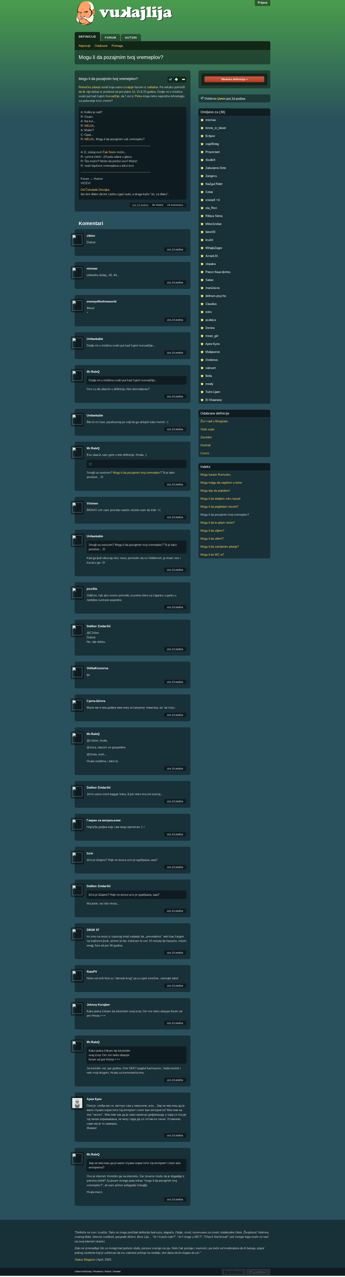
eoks (208, 312)
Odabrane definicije (214, 413)
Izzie (90, 853)
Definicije (87, 36)
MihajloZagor (213, 248)
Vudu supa (207, 429)
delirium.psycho (215, 296)
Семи (209, 192)
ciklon (91, 235)
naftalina (152, 87)
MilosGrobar (213, 224)
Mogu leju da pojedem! (215, 490)
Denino (210, 327)
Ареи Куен (94, 1099)
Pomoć (108, 1271)
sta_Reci (211, 208)
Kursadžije (112, 96)
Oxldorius (211, 359)
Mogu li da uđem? (212, 538)
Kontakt (117, 1271)
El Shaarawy (213, 399)
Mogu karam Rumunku (215, 474)
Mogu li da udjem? (212, 530)
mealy (209, 383)
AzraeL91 (211, 256)
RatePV (92, 971)
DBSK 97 (93, 930)
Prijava (262, 2)
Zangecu (211, 176)
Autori (131, 37)
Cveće (204, 453)
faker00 (210, 232)
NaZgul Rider (214, 184)
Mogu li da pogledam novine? (219, 506)
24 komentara (175, 205)
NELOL (89, 125)
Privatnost (98, 1271)
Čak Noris (109, 152)
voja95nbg (212, 144)
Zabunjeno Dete (215, 168)
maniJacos (212, 288)
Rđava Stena (213, 216)
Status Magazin (85, 1259)
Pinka (138, 96)
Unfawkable (95, 338)
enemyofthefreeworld (101, 301)
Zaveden (206, 437)
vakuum (210, 367)
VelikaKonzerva (97, 668)
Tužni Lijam (212, 391)
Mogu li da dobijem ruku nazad (220, 498)
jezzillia (92, 588)
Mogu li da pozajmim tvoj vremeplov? (121, 57)
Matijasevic (212, 351)
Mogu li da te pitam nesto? (217, 522)
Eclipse (210, 136)
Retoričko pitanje (89, 87)
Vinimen (92, 503)
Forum (110, 37)
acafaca (210, 319)
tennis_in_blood (215, 128)
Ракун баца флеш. (218, 272)
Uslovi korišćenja (83, 1271)
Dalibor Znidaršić (99, 626)
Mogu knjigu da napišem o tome (221, 482)
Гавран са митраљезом (104, 820)
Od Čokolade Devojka (95, 189)
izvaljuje (128, 87)
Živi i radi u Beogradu (214, 421)
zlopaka (210, 264)
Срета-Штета (96, 701)
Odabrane (101, 45)
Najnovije (85, 45)
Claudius (211, 304)
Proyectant (212, 152)
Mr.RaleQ (157, 205)
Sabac (209, 280)
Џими (221, 98)
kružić (209, 240)
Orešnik (205, 445)
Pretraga (117, 45)
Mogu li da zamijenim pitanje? (219, 546)
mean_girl (211, 335)
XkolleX (210, 160)
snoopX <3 (212, 200)
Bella (208, 375)
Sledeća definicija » (234, 79)
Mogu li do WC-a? (212, 554)
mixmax (92, 268)
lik (84, 91)
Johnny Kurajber (98, 1004)
